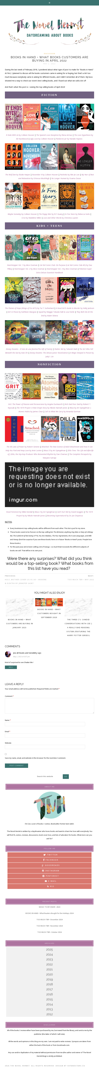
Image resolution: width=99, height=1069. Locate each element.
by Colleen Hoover (20, 135)
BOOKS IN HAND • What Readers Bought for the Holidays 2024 (49, 913)
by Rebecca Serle (83, 214)
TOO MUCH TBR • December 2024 (49, 919)
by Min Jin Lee (69, 174)
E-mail (52, 881)
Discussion (49, 53)
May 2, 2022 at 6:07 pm (21, 657)
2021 (49, 969)
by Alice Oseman (22, 265)
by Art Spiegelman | (80, 408)
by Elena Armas (54, 135)
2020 (49, 974)
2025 (49, 949)
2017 (49, 989)
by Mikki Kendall (19, 512)
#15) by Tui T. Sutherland (29, 308)
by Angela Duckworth (35, 404)
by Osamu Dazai (74, 178)
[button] (49, 3)
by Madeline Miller (33, 218)
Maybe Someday (15, 214)
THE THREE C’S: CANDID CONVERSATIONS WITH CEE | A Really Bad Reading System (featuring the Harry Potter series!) (78, 627)
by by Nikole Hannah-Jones (34, 515)
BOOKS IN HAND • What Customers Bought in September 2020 (49, 613)
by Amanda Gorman (62, 411)
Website (8, 743)
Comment (9, 696)
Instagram (51, 870)
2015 (49, 999)
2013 (49, 1009)
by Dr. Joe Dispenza (75, 515)
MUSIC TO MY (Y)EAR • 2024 (49, 907)
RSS (51, 886)
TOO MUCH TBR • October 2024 (49, 932)
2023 (49, 959)
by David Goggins (76, 512)
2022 (49, 964)
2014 (49, 1004)
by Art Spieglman (45, 512)
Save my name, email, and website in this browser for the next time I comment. (35, 758)
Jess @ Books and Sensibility (25, 653)
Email (7, 731)
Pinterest (52, 876)
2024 (49, 954)
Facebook (51, 860)
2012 (49, 1014)
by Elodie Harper (17, 174)
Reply (11, 667)
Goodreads (51, 865)
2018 (49, 984)
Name (8, 720)
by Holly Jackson (75, 308)
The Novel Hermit (49, 32)
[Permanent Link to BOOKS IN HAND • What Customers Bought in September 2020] (49, 605)
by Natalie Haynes (69, 139)
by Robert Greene (23, 446)
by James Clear (31, 411)
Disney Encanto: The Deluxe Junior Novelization (49, 353)
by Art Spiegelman (55, 450)
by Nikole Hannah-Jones (42, 408)
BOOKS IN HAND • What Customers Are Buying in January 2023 (19, 623)
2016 (49, 994)
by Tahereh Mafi (70, 349)
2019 (49, 979)
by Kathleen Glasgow (22, 312)
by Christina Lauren (70, 218)
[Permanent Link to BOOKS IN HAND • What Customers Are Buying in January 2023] (19, 615)
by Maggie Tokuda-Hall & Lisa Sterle (56, 312)
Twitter (52, 855)
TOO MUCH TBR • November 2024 (49, 926)
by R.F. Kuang (57, 214)
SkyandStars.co (76, 1066)
